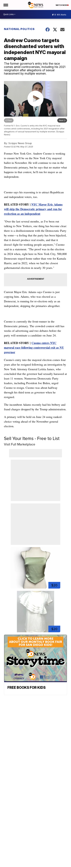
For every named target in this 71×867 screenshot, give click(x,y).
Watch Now (61, 5)
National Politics (19, 29)
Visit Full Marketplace (19, 444)
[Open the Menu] (5, 5)
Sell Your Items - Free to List (31, 438)
